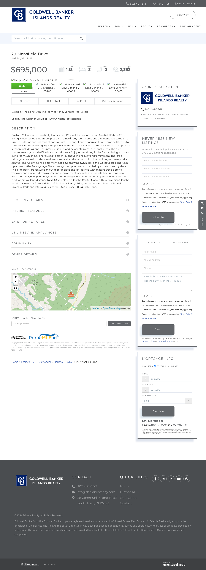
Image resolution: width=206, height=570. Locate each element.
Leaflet (96, 308)
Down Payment (150, 385)
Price (145, 374)
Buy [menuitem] (118, 26)
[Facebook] (155, 478)
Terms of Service (165, 341)
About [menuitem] (145, 26)
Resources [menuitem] (165, 26)
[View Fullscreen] (15, 288)
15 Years (174, 366)
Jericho (59, 362)
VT (34, 362)
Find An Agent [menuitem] (190, 26)
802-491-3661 (138, 3)
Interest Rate (149, 395)
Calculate (158, 411)
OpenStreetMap (112, 308)
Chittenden (45, 362)
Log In (180, 3)
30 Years (161, 366)
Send (158, 329)
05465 (69, 362)
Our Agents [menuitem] (128, 498)
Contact (183, 15)
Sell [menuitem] (131, 26)
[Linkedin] (171, 478)
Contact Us (147, 118)
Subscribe (158, 217)
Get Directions (119, 323)
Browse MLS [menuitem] (129, 492)
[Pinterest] (187, 478)
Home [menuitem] (124, 486)
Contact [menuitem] (126, 503)
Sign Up (191, 3)
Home (14, 362)
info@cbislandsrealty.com (96, 492)
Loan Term (147, 366)
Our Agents (159, 118)
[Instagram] (163, 478)
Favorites (163, 3)
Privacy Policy (148, 341)
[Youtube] (179, 478)
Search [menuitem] (103, 26)
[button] (81, 38)
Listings (25, 362)
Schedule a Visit (179, 243)
